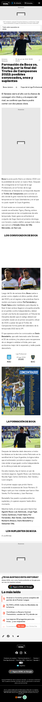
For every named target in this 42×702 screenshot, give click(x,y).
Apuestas (36, 660)
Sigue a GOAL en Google (22, 587)
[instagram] (21, 653)
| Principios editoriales (32, 23)
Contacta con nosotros (10, 658)
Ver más (21, 626)
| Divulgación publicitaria (19, 23)
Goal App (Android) (8, 660)
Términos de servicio (24, 658)
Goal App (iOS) (20, 660)
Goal (11, 679)
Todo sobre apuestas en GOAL (10, 28)
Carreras (35, 658)
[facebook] (16, 653)
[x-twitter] (25, 653)
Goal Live (29, 660)
